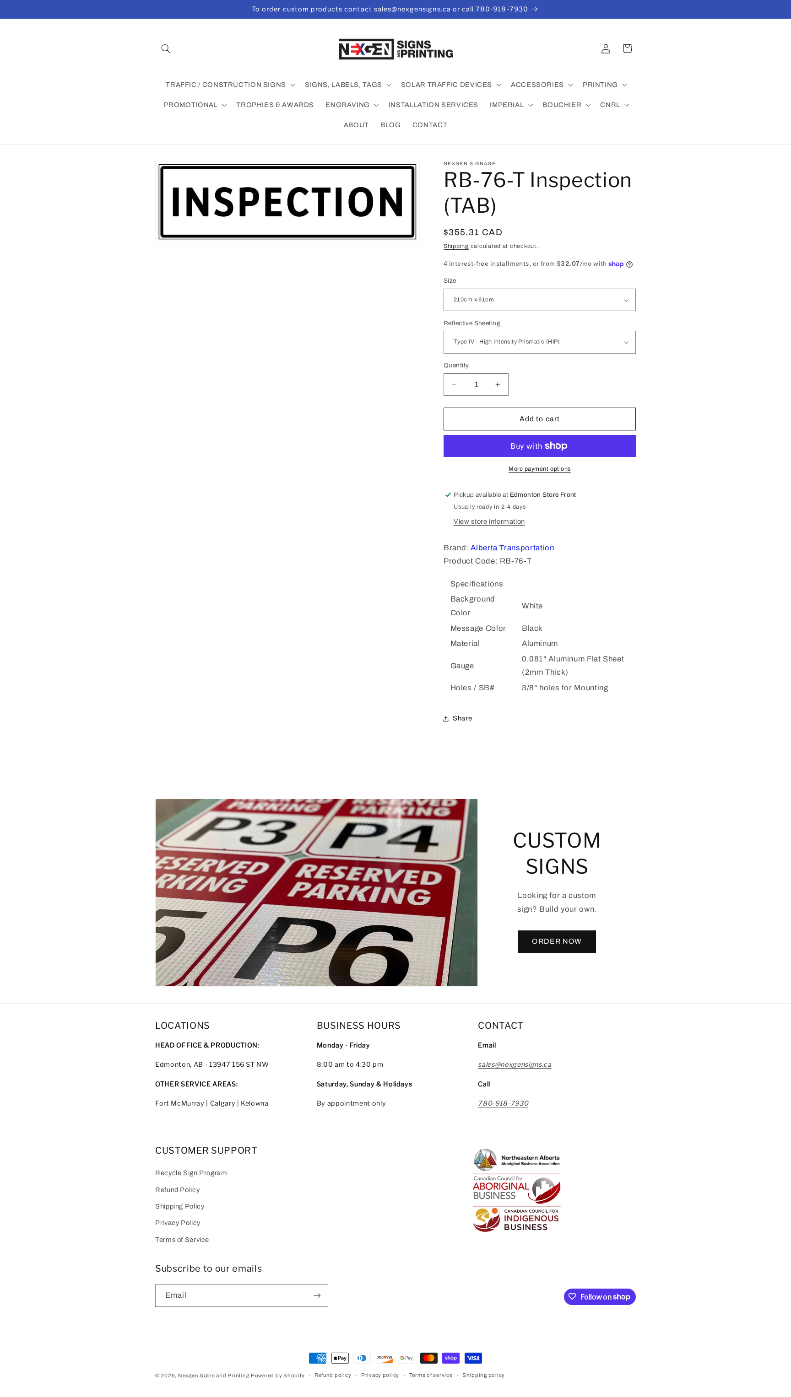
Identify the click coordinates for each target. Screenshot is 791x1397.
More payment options (540, 469)
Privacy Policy (177, 1223)
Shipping (456, 246)
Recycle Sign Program (191, 1173)
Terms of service (431, 1375)
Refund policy (333, 1375)
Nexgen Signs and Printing (213, 1375)
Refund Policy (177, 1189)
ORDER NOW (556, 941)
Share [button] (462, 718)
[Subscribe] (317, 1295)
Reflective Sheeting (472, 323)
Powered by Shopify (277, 1375)
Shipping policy (483, 1375)
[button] (165, 48)
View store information (489, 522)
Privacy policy (380, 1375)
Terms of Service (182, 1239)
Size (450, 281)
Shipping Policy (179, 1206)
